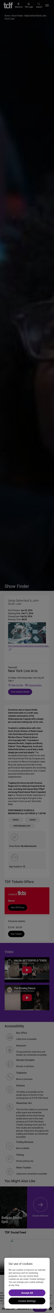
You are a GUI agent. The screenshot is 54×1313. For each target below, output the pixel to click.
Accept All (27, 1292)
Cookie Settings (27, 1300)
